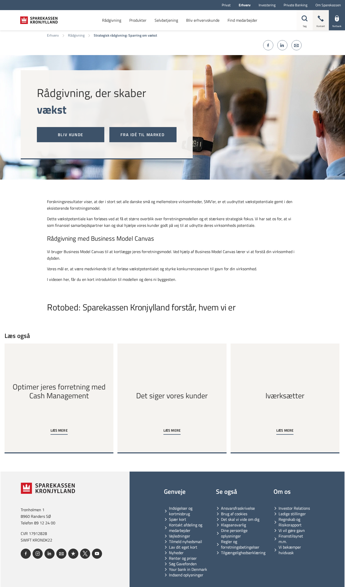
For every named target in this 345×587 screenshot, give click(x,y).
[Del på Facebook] (268, 45)
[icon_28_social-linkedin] (49, 554)
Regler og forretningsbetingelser (240, 544)
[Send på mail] (296, 45)
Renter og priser (183, 558)
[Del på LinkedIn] (282, 45)
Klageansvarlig (233, 525)
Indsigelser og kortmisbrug (180, 511)
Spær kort (177, 519)
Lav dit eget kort (183, 547)
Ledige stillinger (292, 514)
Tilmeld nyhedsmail (185, 541)
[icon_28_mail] (61, 554)
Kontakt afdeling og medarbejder (185, 527)
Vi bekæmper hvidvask (290, 549)
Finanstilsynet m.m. (291, 538)
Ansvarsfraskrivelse (238, 508)
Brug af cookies (234, 514)
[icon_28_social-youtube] (97, 554)
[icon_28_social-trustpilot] (73, 554)
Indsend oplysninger (186, 575)
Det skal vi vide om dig (240, 519)
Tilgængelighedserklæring (243, 552)
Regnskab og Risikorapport (290, 522)
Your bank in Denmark (188, 569)
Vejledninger (179, 536)
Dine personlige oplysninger (234, 533)
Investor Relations (294, 508)
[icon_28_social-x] (85, 554)
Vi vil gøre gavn (292, 530)
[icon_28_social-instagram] (38, 554)
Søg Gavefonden (183, 564)
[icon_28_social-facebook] (26, 554)
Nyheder (176, 552)
